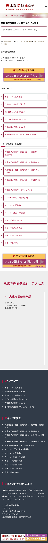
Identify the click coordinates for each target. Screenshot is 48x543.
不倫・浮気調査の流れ (13, 228)
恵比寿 (29, 41)
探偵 (34, 41)
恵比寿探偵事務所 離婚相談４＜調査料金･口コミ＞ (22, 181)
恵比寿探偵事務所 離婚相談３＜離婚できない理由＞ (22, 171)
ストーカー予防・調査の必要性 (17, 198)
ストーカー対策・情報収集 (15, 213)
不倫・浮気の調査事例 (13, 235)
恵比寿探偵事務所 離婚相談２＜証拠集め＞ (22, 162)
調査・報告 (7, 41)
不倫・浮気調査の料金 (13, 220)
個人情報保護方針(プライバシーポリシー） (21, 134)
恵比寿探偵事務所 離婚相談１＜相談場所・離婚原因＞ (22, 153)
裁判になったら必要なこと (15, 112)
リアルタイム (21, 41)
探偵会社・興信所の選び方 (15, 104)
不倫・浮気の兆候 (12, 243)
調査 (5, 44)
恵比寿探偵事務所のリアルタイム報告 (20, 23)
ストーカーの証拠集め (13, 205)
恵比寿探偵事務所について (15, 127)
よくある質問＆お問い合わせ (16, 119)
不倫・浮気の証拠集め (13, 97)
